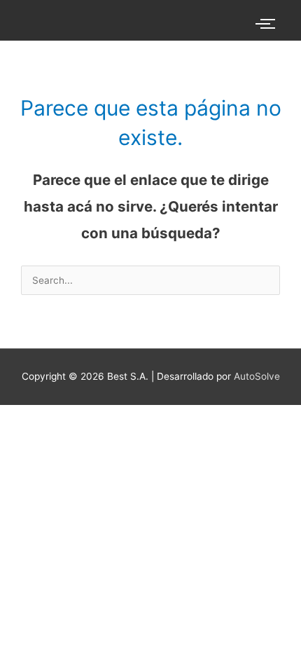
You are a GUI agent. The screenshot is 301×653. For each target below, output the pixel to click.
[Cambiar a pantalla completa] (45, 417)
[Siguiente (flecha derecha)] (45, 436)
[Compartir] (76, 417)
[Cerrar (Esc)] (106, 417)
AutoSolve (257, 376)
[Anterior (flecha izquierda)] (14, 436)
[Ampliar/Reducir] (14, 417)
